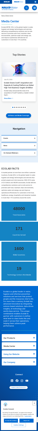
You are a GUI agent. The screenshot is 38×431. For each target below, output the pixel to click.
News (5, 145)
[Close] (34, 403)
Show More (7, 98)
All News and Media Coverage (18, 115)
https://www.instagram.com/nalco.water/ (22, 380)
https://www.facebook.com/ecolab (17, 380)
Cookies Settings (19, 425)
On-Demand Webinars (11, 153)
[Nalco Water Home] (9, 8)
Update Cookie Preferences (18, 387)
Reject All (27, 420)
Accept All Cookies (11, 420)
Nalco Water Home (7, 16)
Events (6, 138)
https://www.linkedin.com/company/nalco (12, 380)
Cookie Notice (27, 416)
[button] (26, 7)
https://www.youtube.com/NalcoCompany (27, 380)
